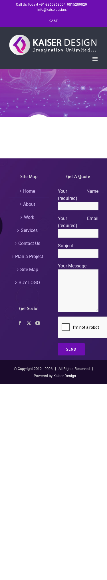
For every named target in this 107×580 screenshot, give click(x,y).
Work (29, 217)
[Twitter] (29, 323)
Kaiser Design (64, 376)
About (29, 204)
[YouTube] (37, 323)
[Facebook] (20, 323)
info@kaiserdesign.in (53, 10)
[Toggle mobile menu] (95, 59)
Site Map (29, 269)
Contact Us (29, 243)
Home (29, 191)
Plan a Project (29, 256)
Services (29, 230)
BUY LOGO (29, 282)
